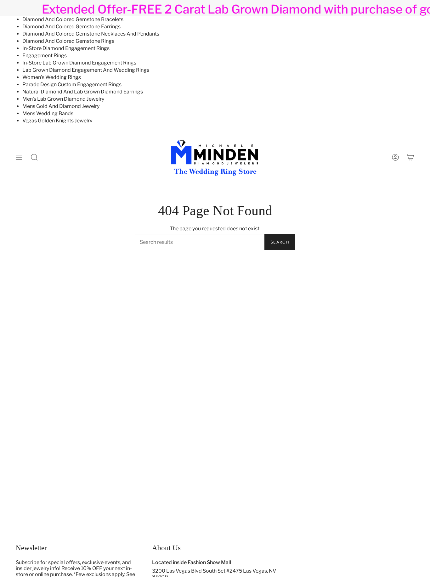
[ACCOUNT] (395, 157)
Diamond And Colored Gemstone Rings (68, 41)
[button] (34, 157)
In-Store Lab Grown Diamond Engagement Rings (79, 63)
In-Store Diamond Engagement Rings (66, 48)
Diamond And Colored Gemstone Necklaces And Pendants (90, 34)
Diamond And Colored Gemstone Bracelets (72, 19)
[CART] (410, 157)
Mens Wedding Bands (47, 113)
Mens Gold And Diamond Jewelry (60, 106)
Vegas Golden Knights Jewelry (57, 121)
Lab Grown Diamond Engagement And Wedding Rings (85, 70)
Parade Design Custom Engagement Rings (72, 84)
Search (279, 242)
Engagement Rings (44, 56)
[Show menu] (19, 157)
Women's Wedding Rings (51, 77)
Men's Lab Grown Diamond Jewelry (63, 99)
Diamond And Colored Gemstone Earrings (71, 27)
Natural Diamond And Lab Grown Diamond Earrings (82, 92)
